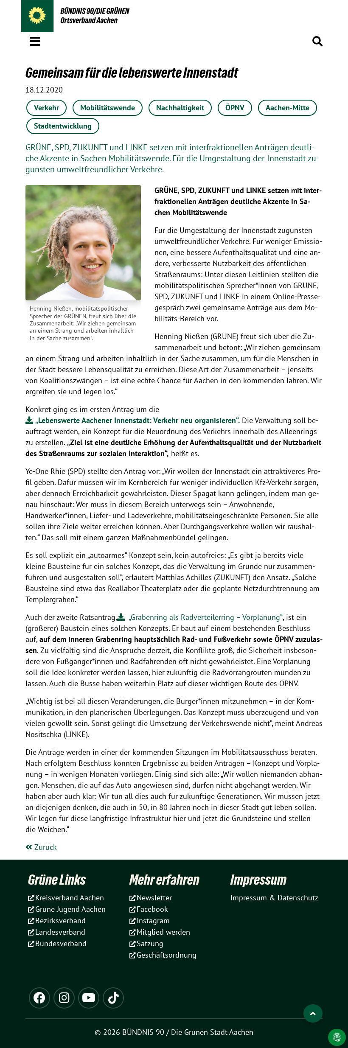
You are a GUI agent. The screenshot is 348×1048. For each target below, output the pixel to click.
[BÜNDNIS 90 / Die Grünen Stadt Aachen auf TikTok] (113, 998)
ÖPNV (234, 107)
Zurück (44, 847)
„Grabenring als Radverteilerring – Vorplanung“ (205, 617)
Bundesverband (61, 943)
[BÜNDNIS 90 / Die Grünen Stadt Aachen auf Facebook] (39, 998)
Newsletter (154, 897)
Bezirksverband (60, 920)
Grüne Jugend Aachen (70, 909)
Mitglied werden (163, 932)
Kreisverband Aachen (69, 897)
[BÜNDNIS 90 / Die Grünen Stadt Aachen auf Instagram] (64, 998)
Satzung (150, 943)
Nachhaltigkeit (180, 107)
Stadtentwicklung (63, 126)
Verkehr (46, 107)
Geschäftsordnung (166, 955)
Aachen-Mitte (287, 107)
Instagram (153, 920)
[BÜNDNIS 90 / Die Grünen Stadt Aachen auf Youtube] (88, 998)
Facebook (152, 909)
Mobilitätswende (107, 107)
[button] (35, 40)
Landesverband (60, 932)
